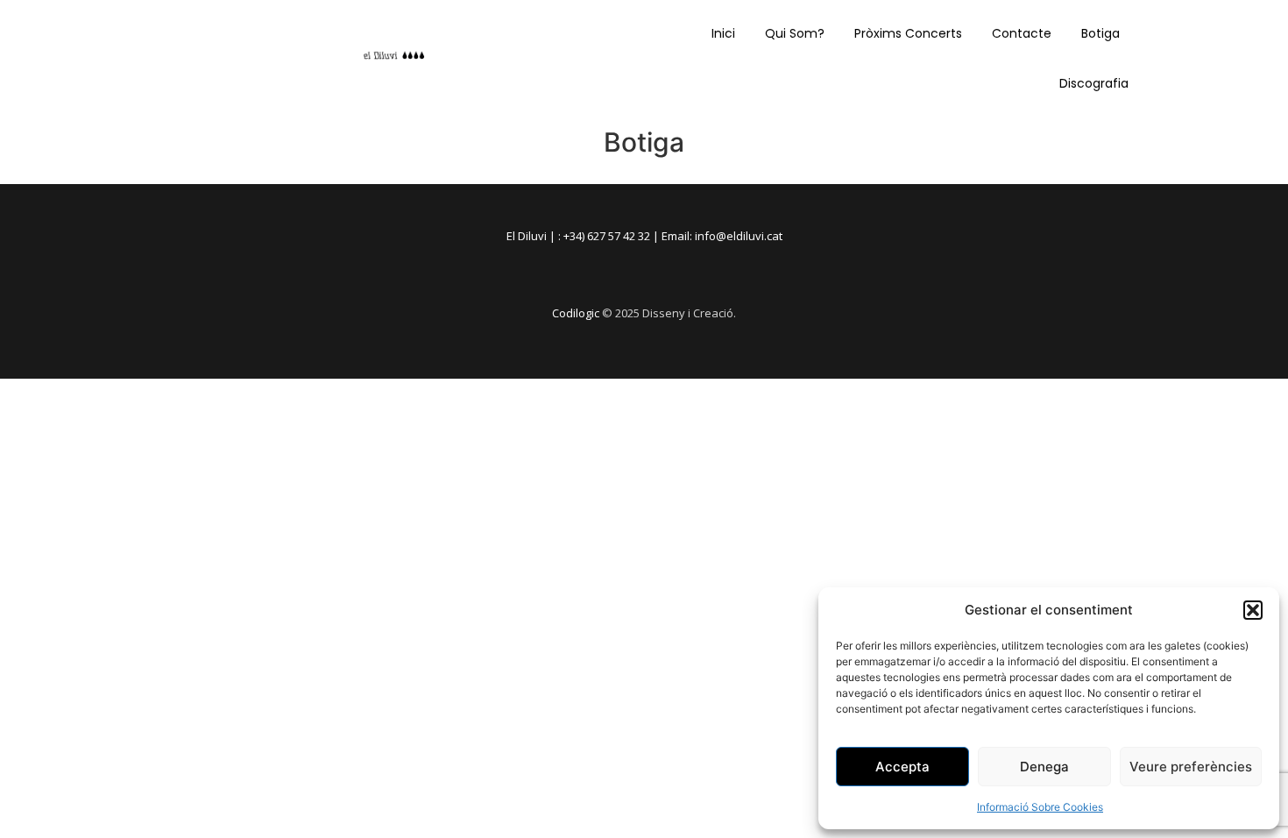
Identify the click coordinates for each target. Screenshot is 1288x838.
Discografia (1094, 83)
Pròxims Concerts (908, 33)
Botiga (1100, 33)
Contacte (1021, 33)
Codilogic (575, 313)
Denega (1044, 766)
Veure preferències (1190, 766)
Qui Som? (794, 33)
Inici (723, 33)
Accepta (902, 766)
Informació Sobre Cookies (1040, 806)
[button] (1253, 610)
